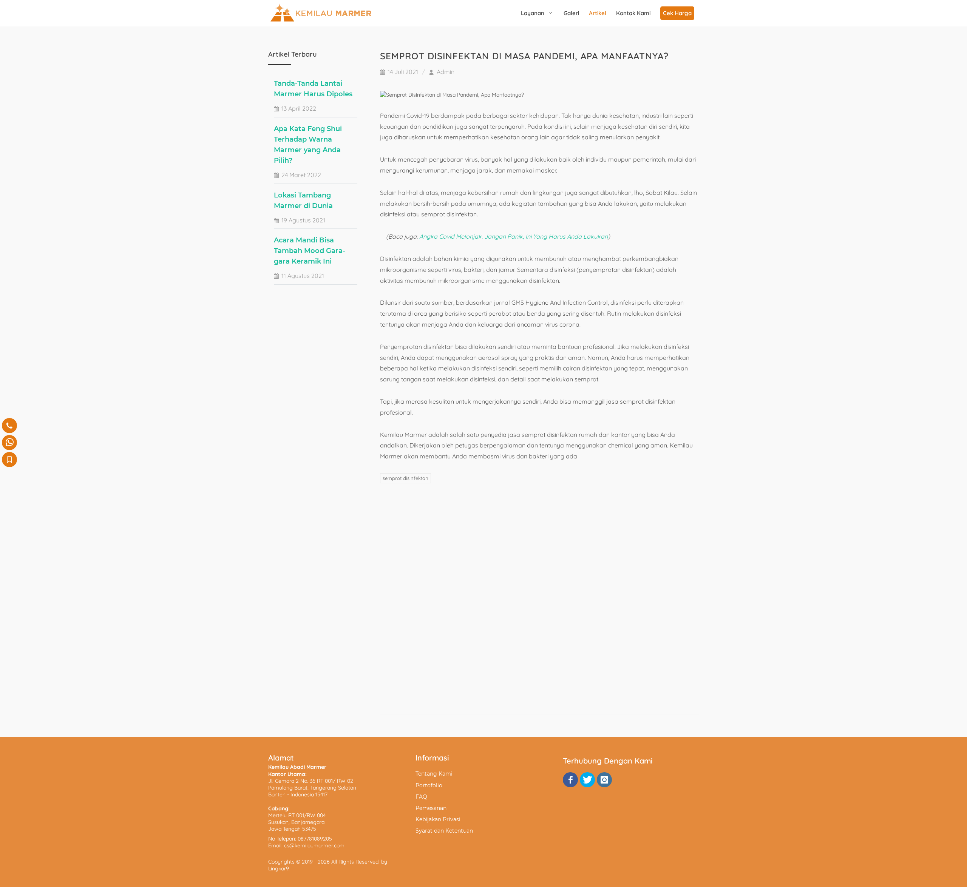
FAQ (421, 796)
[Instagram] (604, 779)
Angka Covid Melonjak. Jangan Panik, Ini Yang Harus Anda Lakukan (513, 236)
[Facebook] (570, 779)
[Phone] (9, 425)
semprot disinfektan (405, 478)
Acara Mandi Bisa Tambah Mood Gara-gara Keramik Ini (309, 250)
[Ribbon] (9, 459)
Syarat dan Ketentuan (444, 830)
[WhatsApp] (9, 442)
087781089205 (315, 838)
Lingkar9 (278, 868)
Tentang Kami (434, 773)
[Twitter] (587, 779)
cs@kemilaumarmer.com (314, 845)
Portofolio (429, 785)
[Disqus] (539, 598)
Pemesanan (431, 808)
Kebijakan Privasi (438, 819)
